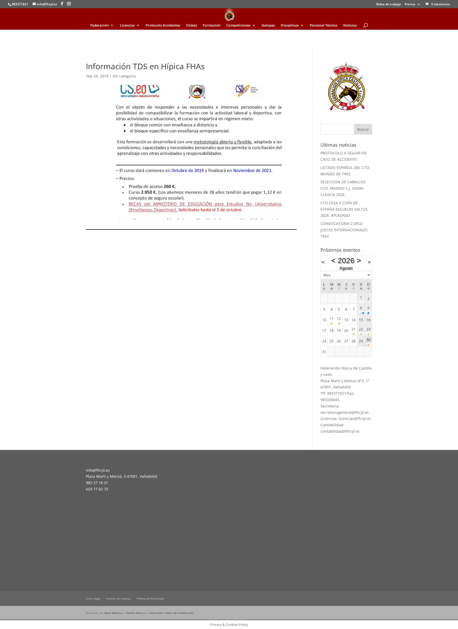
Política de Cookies (118, 598)
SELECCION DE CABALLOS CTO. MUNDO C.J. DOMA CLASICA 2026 (342, 188)
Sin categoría (124, 76)
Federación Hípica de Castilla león (171, 613)
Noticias (350, 25)
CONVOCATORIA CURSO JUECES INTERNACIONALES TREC (344, 230)
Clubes (191, 25)
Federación (99, 25)
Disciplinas (290, 25)
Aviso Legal (93, 598)
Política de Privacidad (150, 598)
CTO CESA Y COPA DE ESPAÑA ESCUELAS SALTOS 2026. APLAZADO (344, 209)
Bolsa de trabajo (388, 4)
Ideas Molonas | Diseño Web (123, 613)
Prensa (410, 4)
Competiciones (238, 25)
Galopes (268, 25)
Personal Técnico (323, 25)
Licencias (127, 25)
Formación (212, 25)
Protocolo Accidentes (163, 25)
